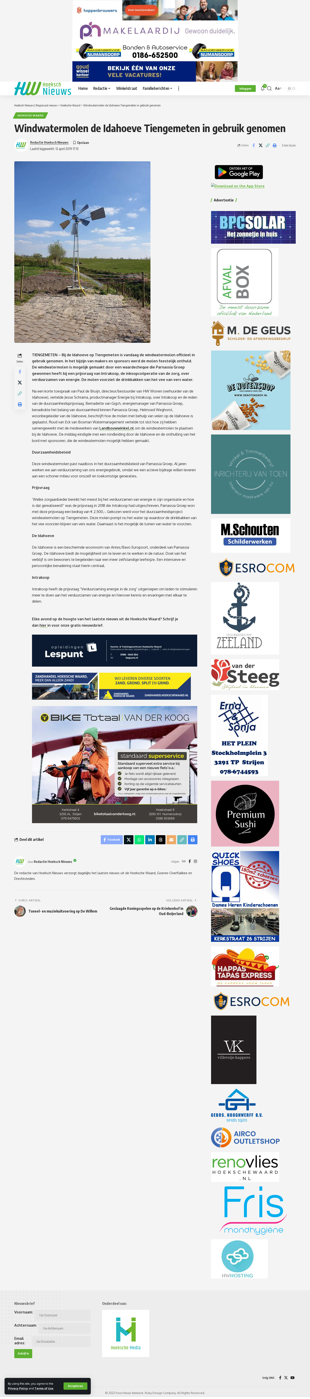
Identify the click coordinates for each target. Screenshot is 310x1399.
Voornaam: (23, 1312)
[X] (286, 1378)
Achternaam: (25, 1325)
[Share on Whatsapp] (139, 839)
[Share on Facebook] (253, 145)
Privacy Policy (18, 1388)
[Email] (171, 839)
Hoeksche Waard (30, 115)
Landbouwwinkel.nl (116, 428)
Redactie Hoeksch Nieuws (49, 142)
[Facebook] (189, 861)
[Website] (184, 861)
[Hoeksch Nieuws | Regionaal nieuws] (42, 88)
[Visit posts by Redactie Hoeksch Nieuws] (20, 861)
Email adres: (19, 1340)
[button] (75, 1386)
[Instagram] (195, 861)
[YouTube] (292, 1378)
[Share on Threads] (160, 839)
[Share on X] (260, 145)
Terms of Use (43, 1388)
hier (43, 625)
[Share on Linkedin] (150, 839)
